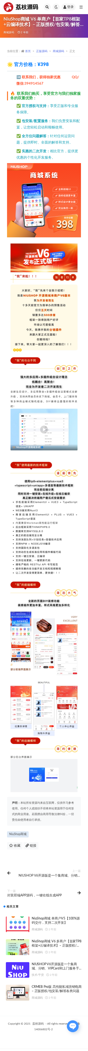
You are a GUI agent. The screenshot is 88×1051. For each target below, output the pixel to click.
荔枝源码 (38, 1023)
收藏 (16, 845)
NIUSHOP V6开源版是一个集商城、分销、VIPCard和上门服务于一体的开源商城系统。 (55, 968)
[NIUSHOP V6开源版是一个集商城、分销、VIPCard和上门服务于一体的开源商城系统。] (17, 971)
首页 (28, 51)
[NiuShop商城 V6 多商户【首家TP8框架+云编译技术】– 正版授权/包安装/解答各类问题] (17, 947)
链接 (32, 845)
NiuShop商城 (18, 834)
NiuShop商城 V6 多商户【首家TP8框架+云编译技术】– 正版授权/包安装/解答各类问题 (56, 946)
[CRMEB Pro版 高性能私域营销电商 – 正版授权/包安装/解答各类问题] (17, 993)
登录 (70, 7)
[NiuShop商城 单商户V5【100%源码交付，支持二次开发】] (17, 924)
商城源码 (9, 32)
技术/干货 (38, 974)
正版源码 (41, 51)
